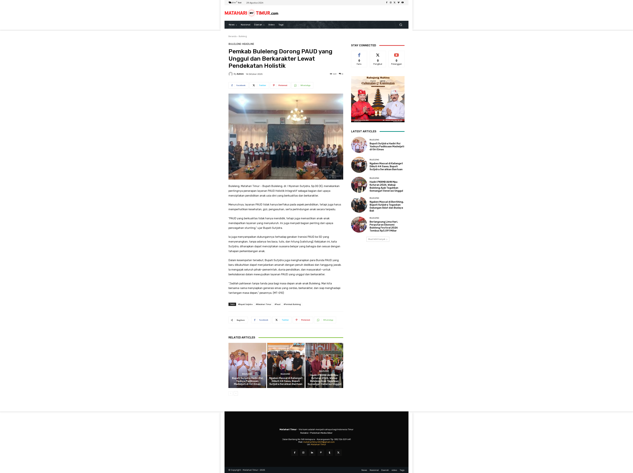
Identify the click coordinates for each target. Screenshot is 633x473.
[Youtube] (403, 3)
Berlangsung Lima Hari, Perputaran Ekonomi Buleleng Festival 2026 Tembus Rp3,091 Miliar (384, 226)
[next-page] (236, 393)
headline (248, 44)
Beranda (232, 36)
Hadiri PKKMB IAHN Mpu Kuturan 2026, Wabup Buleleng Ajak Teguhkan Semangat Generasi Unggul (324, 380)
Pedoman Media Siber (321, 433)
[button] (401, 25)
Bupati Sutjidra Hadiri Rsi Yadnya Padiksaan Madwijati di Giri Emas (247, 381)
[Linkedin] (312, 452)
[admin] (231, 74)
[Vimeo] (399, 3)
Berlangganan (397, 53)
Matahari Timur (318, 444)
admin (240, 74)
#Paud (277, 304)
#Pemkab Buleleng (292, 304)
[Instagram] (391, 3)
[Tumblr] (329, 452)
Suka (359, 53)
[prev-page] (230, 393)
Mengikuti (377, 53)
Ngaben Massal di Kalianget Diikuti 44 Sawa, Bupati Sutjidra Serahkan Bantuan (285, 381)
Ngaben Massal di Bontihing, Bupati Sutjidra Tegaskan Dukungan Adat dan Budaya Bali (387, 206)
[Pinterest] (321, 452)
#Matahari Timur (263, 304)
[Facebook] (387, 3)
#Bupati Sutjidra (245, 304)
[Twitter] (395, 3)
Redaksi (304, 433)
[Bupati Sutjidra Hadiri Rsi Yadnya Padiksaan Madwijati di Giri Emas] (247, 365)
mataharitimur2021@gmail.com (319, 442)
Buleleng (243, 36)
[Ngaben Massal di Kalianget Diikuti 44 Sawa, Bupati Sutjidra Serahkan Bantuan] (286, 365)
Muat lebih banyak (376, 239)
